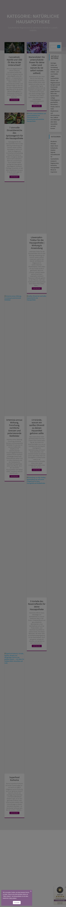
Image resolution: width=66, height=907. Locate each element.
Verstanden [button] (16, 902)
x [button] (30, 891)
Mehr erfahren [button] (12, 898)
